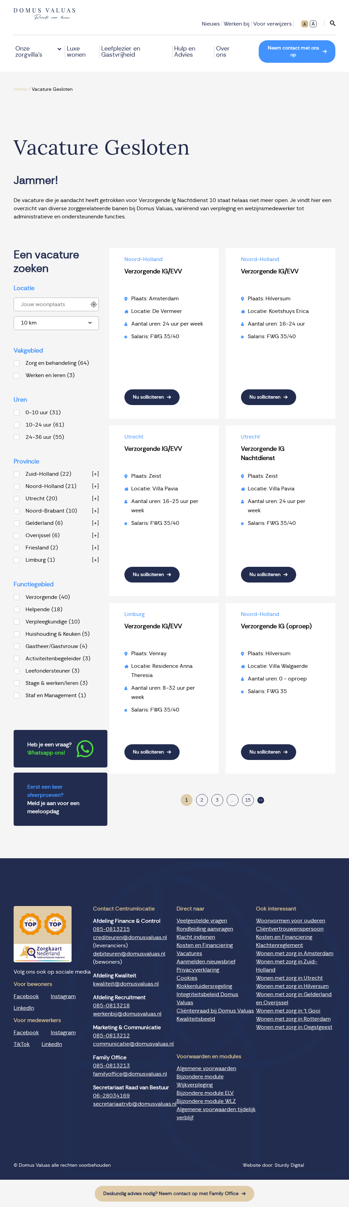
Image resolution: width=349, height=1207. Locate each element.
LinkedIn (24, 1008)
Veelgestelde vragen (202, 920)
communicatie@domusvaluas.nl (133, 1044)
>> (261, 800)
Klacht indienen (196, 937)
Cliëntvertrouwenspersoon (289, 929)
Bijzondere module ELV (205, 1093)
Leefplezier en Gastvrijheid (120, 52)
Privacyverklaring (198, 970)
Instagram (63, 996)
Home (20, 89)
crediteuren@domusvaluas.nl (130, 937)
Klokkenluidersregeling (204, 986)
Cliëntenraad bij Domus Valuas (215, 1011)
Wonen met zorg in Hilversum (292, 986)
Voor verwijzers (272, 24)
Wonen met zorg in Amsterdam (294, 953)
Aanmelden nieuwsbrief (206, 961)
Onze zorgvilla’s (28, 52)
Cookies (187, 978)
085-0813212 (111, 1035)
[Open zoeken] (329, 23)
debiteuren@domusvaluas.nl (129, 954)
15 (248, 800)
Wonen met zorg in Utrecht (289, 978)
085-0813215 (111, 929)
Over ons (223, 52)
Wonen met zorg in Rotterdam (293, 1019)
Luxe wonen (76, 52)
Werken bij (236, 24)
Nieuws (211, 24)
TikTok (22, 1044)
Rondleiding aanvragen (205, 929)
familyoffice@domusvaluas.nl (130, 1074)
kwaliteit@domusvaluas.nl (126, 984)
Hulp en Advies (184, 52)
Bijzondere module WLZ (206, 1101)
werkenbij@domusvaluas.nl (127, 1014)
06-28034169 (111, 1095)
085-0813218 (111, 1005)
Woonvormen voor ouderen (290, 920)
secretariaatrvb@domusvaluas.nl (135, 1104)
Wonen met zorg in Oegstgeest (294, 1027)
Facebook (26, 996)
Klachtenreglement (279, 945)
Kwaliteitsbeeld (196, 1019)
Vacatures (189, 953)
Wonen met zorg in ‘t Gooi (288, 1011)
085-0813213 (111, 1065)
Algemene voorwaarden (206, 1068)
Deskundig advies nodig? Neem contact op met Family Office (171, 1193)
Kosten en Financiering (205, 945)
